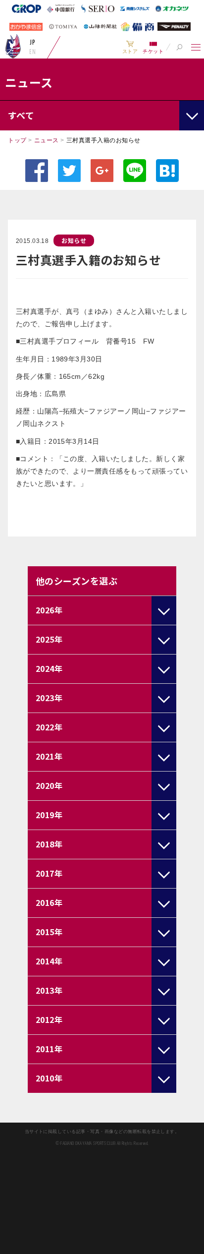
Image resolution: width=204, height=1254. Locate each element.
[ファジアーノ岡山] (13, 46)
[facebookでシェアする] (36, 170)
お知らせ (73, 240)
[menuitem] (130, 47)
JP (32, 42)
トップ (17, 140)
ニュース (46, 140)
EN (32, 52)
